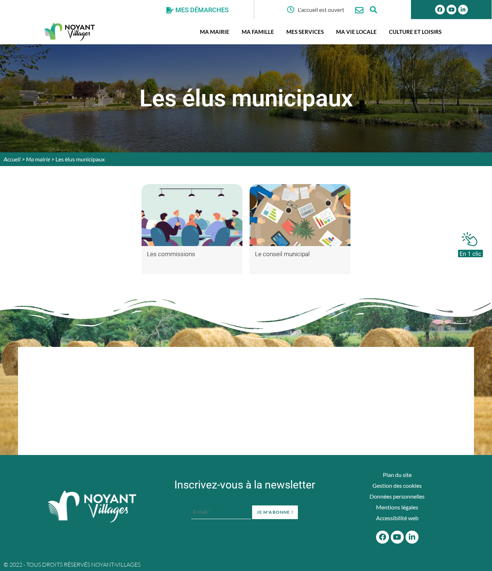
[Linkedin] (463, 9)
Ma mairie (214, 31)
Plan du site (397, 474)
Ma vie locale (356, 31)
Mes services (305, 31)
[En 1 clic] (470, 242)
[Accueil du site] (92, 506)
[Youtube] (451, 9)
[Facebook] (440, 9)
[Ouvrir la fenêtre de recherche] (374, 9)
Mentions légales (397, 507)
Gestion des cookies (397, 485)
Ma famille (258, 31)
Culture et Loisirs (415, 31)
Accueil (12, 159)
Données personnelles (397, 496)
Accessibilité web (397, 517)
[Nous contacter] (359, 10)
